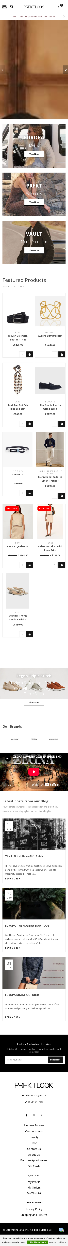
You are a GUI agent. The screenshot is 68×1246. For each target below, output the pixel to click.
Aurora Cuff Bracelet (50, 335)
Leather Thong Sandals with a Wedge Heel (18, 619)
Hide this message (37, 1242)
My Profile (34, 1182)
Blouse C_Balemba (18, 546)
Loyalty (34, 1137)
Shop (34, 1143)
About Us (34, 1154)
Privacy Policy (34, 1209)
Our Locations (34, 1131)
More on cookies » (57, 1242)
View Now (34, 154)
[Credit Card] (61, 1230)
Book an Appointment (34, 1160)
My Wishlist (34, 1193)
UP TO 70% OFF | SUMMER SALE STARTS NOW (34, 16)
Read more (12, 878)
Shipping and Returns (34, 1215)
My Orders (34, 1187)
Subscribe (55, 1059)
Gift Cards (34, 1166)
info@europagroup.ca (35, 1095)
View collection (12, 287)
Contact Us (34, 1149)
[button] (2, 69)
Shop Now (34, 702)
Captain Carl (18, 474)
